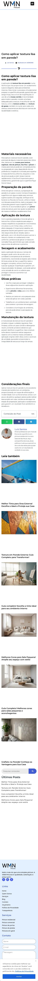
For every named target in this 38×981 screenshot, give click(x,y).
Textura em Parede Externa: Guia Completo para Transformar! (17, 556)
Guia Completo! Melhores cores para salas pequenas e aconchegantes (16, 710)
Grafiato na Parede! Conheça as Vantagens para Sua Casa (16, 763)
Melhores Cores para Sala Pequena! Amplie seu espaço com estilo (18, 658)
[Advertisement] (19, 29)
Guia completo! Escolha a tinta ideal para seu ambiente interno (18, 607)
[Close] (36, 961)
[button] (32, 3)
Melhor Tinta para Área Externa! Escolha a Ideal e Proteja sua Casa (17, 505)
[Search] (33, 771)
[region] (19, 970)
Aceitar (19, 976)
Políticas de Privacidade (24, 971)
